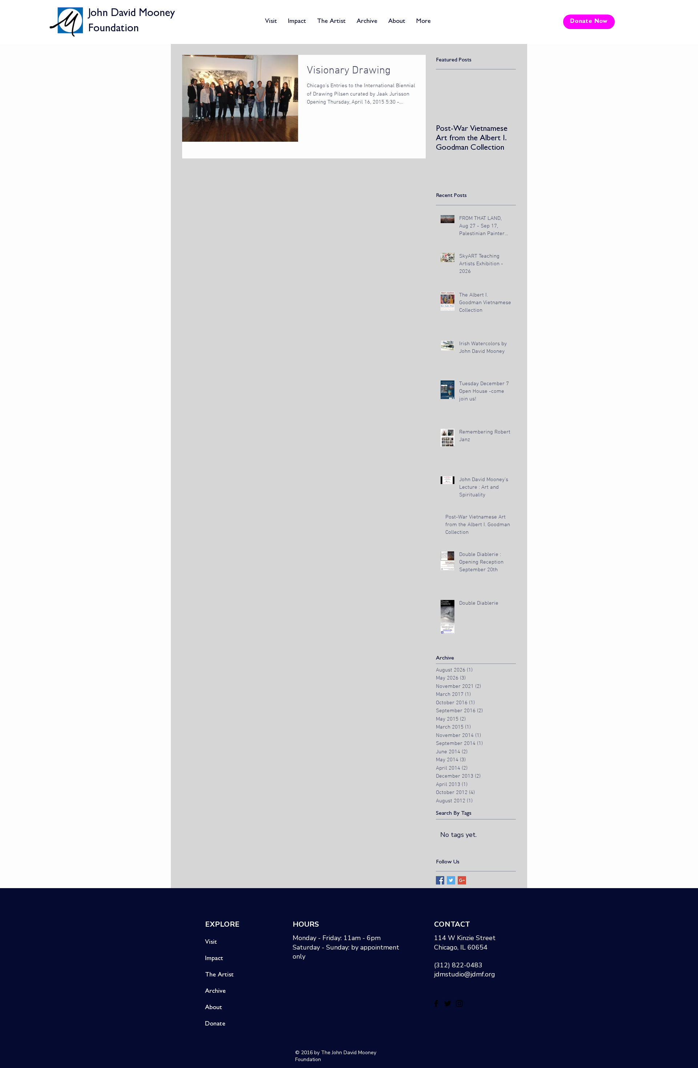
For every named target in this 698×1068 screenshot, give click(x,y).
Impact (214, 959)
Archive (215, 991)
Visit (211, 942)
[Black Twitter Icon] (447, 1003)
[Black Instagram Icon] (459, 1003)
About (213, 1008)
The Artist (219, 975)
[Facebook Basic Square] (440, 880)
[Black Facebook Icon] (436, 1003)
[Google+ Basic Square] (462, 880)
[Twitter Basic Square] (451, 880)
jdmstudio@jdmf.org (464, 974)
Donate (215, 1024)
